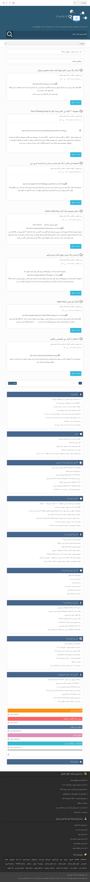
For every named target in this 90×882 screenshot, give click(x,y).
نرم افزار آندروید (9, 864)
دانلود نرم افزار (76, 727)
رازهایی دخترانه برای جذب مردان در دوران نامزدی (67, 406)
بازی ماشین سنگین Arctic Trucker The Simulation (67, 697)
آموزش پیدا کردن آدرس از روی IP (71, 539)
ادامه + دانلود (75, 102)
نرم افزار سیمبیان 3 (49, 868)
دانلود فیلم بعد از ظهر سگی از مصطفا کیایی (68, 654)
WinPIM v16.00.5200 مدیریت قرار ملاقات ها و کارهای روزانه (64, 629)
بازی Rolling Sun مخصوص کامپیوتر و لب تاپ (68, 687)
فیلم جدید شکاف (75, 661)
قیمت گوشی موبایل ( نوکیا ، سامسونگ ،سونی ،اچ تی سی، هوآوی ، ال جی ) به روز (58, 453)
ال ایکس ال (61, 16)
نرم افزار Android (20, 864)
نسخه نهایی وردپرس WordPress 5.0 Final (69, 622)
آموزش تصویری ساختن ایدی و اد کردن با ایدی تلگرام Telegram (63, 554)
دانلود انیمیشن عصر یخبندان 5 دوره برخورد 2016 (67, 651)
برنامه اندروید (26, 859)
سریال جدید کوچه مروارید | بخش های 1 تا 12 (68, 647)
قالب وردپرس (76, 710)
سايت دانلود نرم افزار (50, 864)
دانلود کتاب (77, 735)
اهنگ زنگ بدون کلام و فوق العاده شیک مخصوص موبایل (58, 70)
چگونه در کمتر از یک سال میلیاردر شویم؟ (69, 439)
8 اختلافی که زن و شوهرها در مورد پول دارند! (68, 403)
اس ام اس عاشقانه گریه (73, 590)
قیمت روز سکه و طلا (74, 442)
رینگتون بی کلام (71, 75)
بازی (61, 859)
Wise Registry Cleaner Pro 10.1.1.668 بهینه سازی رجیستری (64, 611)
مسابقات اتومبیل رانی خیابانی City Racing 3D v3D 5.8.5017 (64, 679)
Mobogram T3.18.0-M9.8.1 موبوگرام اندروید (68, 475)
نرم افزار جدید (73, 868)
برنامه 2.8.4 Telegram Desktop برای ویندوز (69, 607)
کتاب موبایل (10, 868)
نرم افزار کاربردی (19, 868)
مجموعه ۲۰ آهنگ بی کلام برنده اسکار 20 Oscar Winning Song (55, 111)
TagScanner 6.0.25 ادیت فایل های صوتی (69, 626)
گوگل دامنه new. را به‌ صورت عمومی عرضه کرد (67, 507)
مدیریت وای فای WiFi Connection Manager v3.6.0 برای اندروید (63, 478)
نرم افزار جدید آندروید (62, 868)
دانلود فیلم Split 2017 (74, 575)
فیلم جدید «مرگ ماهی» (80, 812)
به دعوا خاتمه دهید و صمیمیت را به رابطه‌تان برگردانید (66, 399)
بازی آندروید (55, 859)
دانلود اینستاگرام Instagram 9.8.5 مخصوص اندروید (66, 485)
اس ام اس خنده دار (75, 579)
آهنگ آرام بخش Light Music (68, 301)
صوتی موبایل (74, 51)
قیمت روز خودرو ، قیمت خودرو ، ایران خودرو (68, 446)
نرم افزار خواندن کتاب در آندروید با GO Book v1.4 (67, 489)
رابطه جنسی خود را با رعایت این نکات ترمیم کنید (67, 424)
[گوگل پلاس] (10, 4)
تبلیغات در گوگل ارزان (73, 743)
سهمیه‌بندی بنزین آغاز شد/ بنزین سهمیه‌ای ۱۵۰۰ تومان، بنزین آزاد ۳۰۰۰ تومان (60, 503)
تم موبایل (12, 859)
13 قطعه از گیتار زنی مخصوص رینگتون (64, 339)
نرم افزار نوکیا (29, 868)
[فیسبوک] (7, 4)
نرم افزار (29, 864)
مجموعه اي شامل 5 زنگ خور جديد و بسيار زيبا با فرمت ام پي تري (54, 163)
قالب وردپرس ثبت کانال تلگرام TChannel (69, 618)
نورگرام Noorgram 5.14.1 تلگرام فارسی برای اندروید (66, 467)
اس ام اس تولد (76, 582)
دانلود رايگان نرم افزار (73, 864)
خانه (80, 51)
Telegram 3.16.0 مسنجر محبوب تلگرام (70, 482)
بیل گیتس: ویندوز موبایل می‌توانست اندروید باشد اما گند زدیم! (64, 514)
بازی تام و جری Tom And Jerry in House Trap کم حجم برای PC (63, 690)
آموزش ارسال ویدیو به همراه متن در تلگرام (68, 543)
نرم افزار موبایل (38, 868)
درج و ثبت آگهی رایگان (73, 719)
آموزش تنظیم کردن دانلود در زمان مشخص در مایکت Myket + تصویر (62, 561)
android (77, 859)
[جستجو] (9, 34)
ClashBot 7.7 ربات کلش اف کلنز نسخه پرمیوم (68, 683)
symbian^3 (84, 859)
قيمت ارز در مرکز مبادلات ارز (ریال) (70, 450)
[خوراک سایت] (4, 4)
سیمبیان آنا (40, 864)
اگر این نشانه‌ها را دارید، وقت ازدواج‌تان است (68, 410)
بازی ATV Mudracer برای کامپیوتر (71, 694)
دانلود (6, 859)
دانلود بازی (84, 864)
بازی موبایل (34, 859)
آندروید (71, 859)
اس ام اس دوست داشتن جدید (72, 586)
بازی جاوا (48, 859)
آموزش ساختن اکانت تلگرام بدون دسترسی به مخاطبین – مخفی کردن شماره (60, 557)
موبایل (34, 864)
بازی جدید (41, 859)
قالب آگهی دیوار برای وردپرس (72, 615)
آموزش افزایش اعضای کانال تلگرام (70, 546)
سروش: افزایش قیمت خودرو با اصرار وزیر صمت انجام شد (64, 525)
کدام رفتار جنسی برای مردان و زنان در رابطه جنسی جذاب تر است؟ (62, 414)
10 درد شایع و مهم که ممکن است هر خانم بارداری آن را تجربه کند (63, 417)
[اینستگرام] (14, 4)
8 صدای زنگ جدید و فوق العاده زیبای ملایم (63, 255)
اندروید (66, 859)
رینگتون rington (70, 168)
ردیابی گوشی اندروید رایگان (73, 471)
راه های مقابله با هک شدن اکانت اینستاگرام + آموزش (66, 550)
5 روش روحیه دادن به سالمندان (72, 421)
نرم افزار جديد (83, 868)
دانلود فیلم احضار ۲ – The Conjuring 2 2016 (68, 658)
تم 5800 (18, 859)
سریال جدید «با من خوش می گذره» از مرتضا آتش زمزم (65, 665)
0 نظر (61, 79)
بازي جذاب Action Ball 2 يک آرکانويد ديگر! (69, 701)
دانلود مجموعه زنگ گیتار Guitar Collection (62, 211)
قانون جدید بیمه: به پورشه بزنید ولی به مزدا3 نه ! (67, 521)
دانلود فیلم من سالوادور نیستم (72, 643)
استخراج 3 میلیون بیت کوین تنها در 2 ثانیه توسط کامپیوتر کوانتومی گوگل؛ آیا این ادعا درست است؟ (54, 510)
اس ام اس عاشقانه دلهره (73, 593)
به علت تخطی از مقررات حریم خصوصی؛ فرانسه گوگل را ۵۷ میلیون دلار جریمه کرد (58, 518)
